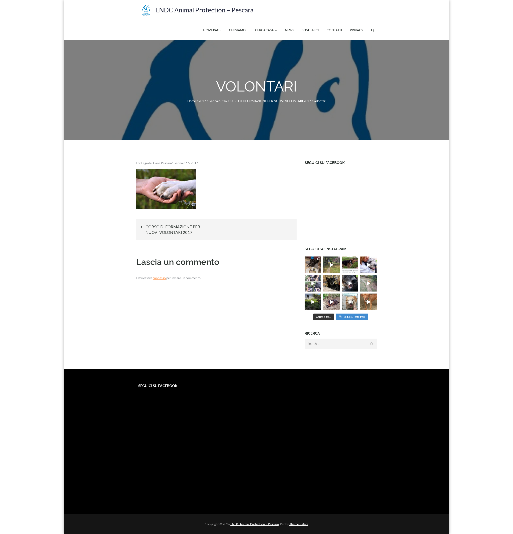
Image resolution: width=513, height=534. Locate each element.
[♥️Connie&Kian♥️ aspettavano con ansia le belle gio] (313, 302)
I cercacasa (263, 30)
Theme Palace (298, 524)
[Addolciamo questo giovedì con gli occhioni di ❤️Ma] (368, 302)
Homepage (212, 30)
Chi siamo (237, 30)
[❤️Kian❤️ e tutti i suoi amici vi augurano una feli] (350, 283)
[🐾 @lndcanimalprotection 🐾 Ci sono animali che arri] (368, 264)
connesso (159, 278)
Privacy (356, 30)
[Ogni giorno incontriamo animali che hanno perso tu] (350, 302)
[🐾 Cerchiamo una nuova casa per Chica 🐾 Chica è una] (331, 283)
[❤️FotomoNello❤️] (313, 283)
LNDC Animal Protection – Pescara (204, 10)
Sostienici (310, 30)
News (289, 30)
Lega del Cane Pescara (156, 163)
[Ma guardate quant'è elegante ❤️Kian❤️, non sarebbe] (331, 264)
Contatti (334, 30)
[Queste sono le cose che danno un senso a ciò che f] (313, 264)
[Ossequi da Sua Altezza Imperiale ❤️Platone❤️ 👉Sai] (331, 302)
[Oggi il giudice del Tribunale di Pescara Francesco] (350, 264)
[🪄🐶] (368, 283)
